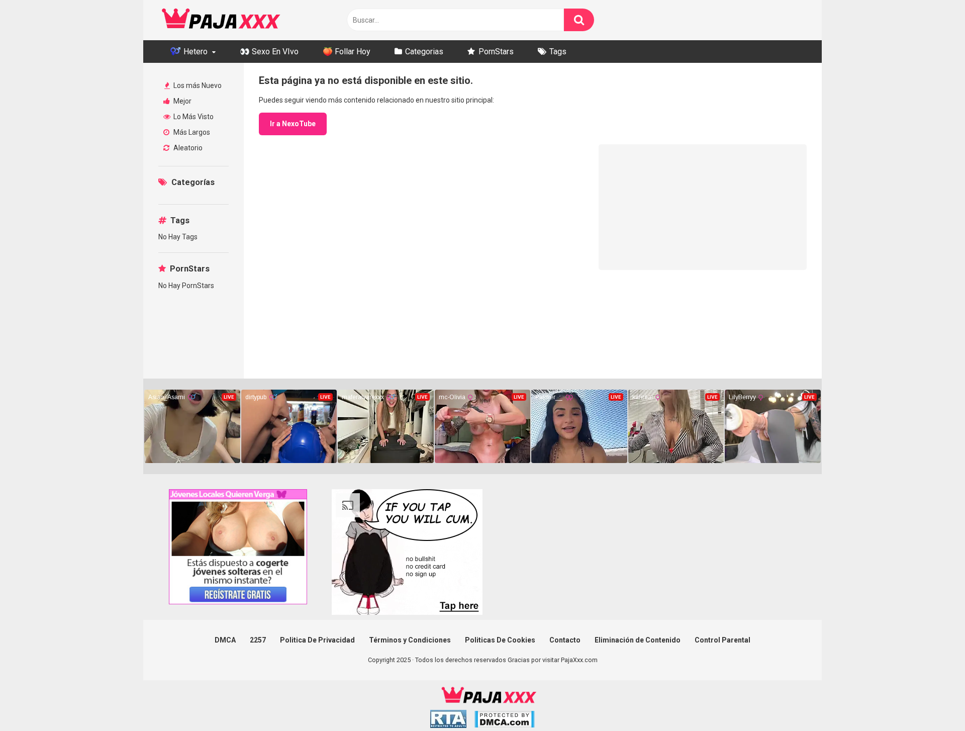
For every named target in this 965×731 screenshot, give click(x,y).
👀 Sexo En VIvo (269, 51)
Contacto (565, 640)
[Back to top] (931, 700)
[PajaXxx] (221, 20)
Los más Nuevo (197, 85)
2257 (258, 640)
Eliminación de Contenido (638, 640)
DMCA (225, 640)
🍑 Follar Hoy (346, 51)
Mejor (181, 101)
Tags (557, 51)
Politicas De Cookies (500, 640)
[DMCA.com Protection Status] (504, 720)
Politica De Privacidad (317, 640)
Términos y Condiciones (410, 640)
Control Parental (722, 640)
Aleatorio (187, 148)
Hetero (194, 51)
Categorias (424, 51)
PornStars (496, 51)
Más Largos (191, 132)
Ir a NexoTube (293, 124)
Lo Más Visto (193, 117)
